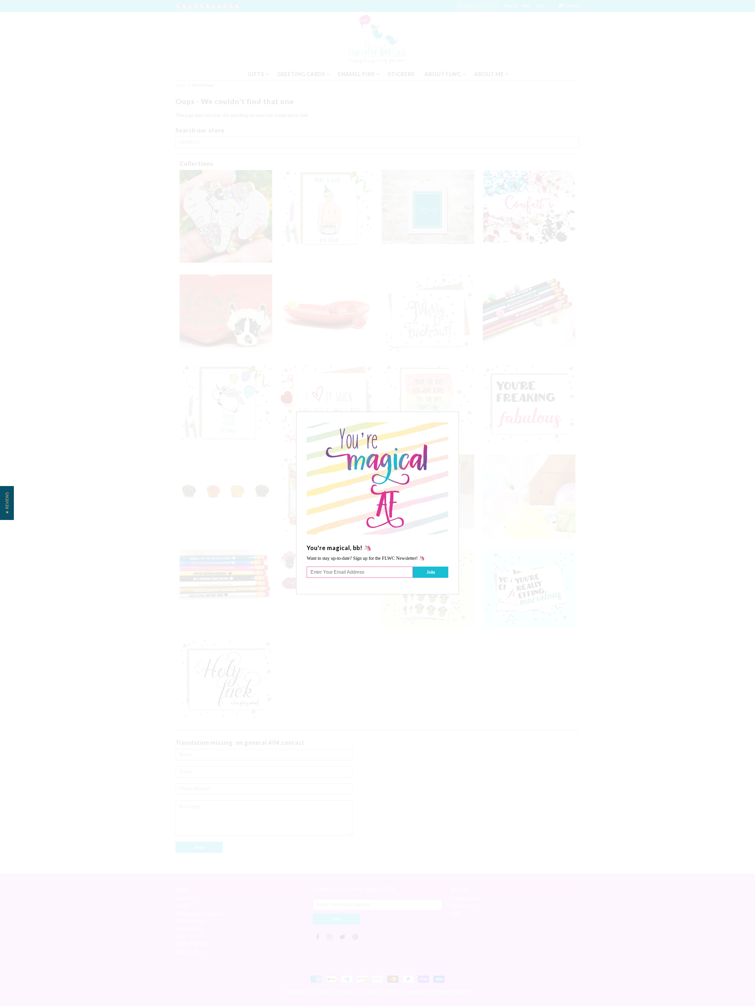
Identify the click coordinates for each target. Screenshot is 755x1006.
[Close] (455, 415)
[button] (7, 503)
